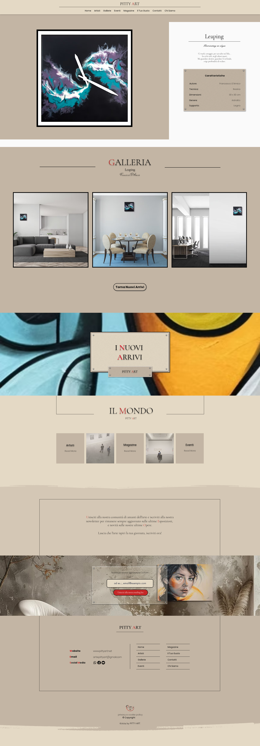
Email (129, 577)
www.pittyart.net (102, 651)
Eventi (141, 666)
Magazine (173, 647)
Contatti (172, 659)
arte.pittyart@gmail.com (107, 657)
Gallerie (142, 659)
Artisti (141, 653)
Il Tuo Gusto (174, 653)
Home (141, 647)
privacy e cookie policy (130, 714)
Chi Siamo (173, 666)
